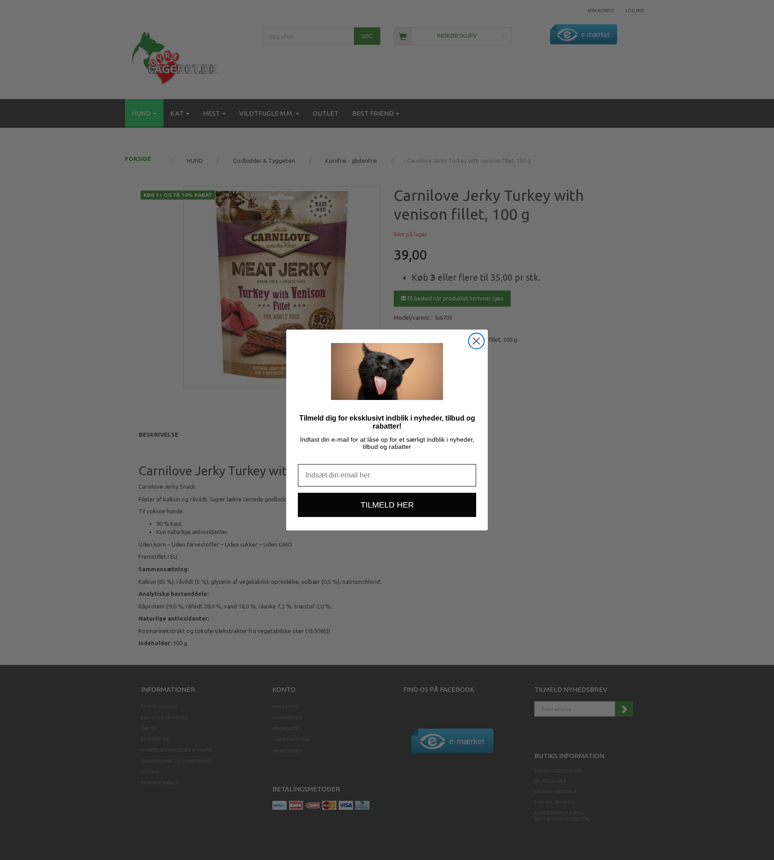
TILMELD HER (387, 504)
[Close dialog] (476, 341)
